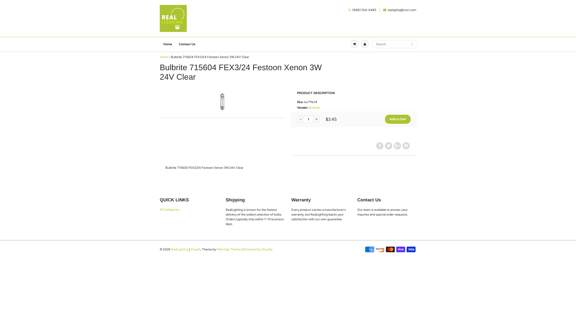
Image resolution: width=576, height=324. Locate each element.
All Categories (169, 210)
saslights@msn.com (402, 10)
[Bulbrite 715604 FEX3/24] (222, 102)
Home (167, 44)
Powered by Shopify (258, 249)
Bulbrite (314, 108)
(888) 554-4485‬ (364, 10)
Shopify (196, 249)
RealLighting (179, 249)
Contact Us (187, 44)
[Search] (412, 44)
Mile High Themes (229, 249)
